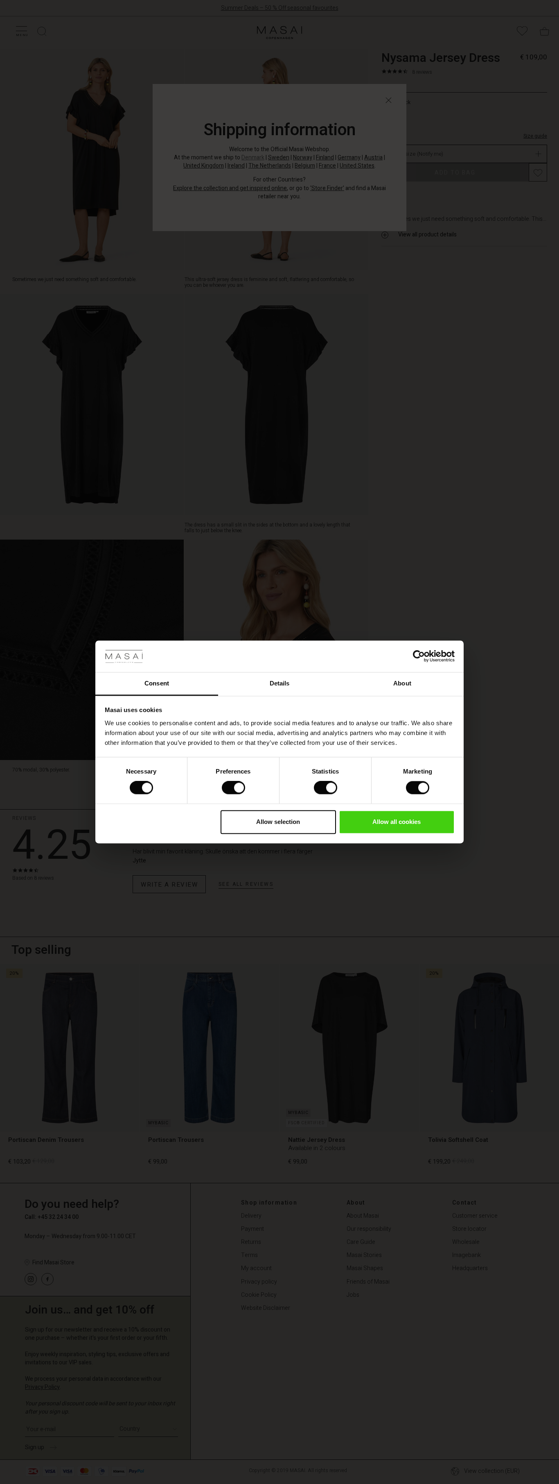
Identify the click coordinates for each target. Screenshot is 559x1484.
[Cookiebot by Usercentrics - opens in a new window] (419, 656)
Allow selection (278, 821)
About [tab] (402, 683)
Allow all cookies (396, 821)
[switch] (233, 787)
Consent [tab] (156, 683)
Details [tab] (280, 683)
